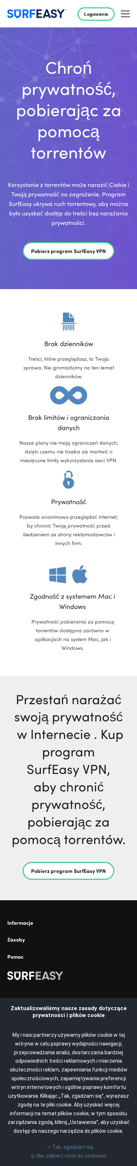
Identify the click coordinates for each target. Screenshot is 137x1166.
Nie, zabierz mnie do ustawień (71, 1156)
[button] (125, 13)
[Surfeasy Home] (68, 977)
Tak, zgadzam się (69, 1147)
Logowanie (96, 13)
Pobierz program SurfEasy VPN (68, 250)
